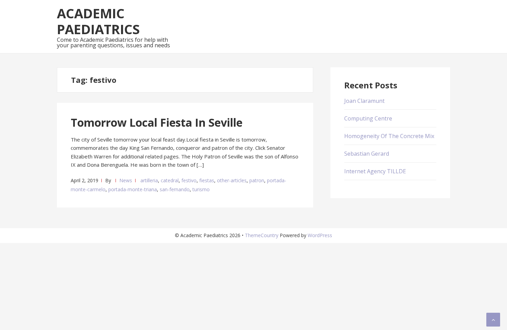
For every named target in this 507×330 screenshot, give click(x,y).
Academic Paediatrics (98, 21)
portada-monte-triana (132, 189)
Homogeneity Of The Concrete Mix (389, 136)
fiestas (206, 180)
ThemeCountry (261, 235)
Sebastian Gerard (366, 153)
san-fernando (175, 189)
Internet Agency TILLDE (375, 171)
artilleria (149, 180)
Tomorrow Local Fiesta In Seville (156, 122)
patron (256, 180)
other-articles (232, 180)
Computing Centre (368, 118)
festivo (189, 180)
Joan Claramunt (364, 101)
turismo (201, 189)
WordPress (320, 235)
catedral (170, 180)
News (125, 180)
